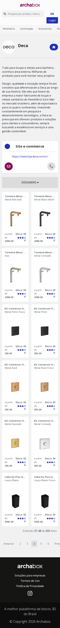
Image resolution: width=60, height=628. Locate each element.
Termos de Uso (30, 581)
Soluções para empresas (30, 575)
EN (52, 14)
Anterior (9, 544)
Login (52, 20)
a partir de (9, 235)
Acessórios (45, 28)
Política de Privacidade (30, 586)
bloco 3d (21, 233)
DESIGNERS (29, 182)
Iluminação (26, 28)
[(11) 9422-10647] (51, 166)
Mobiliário (9, 28)
